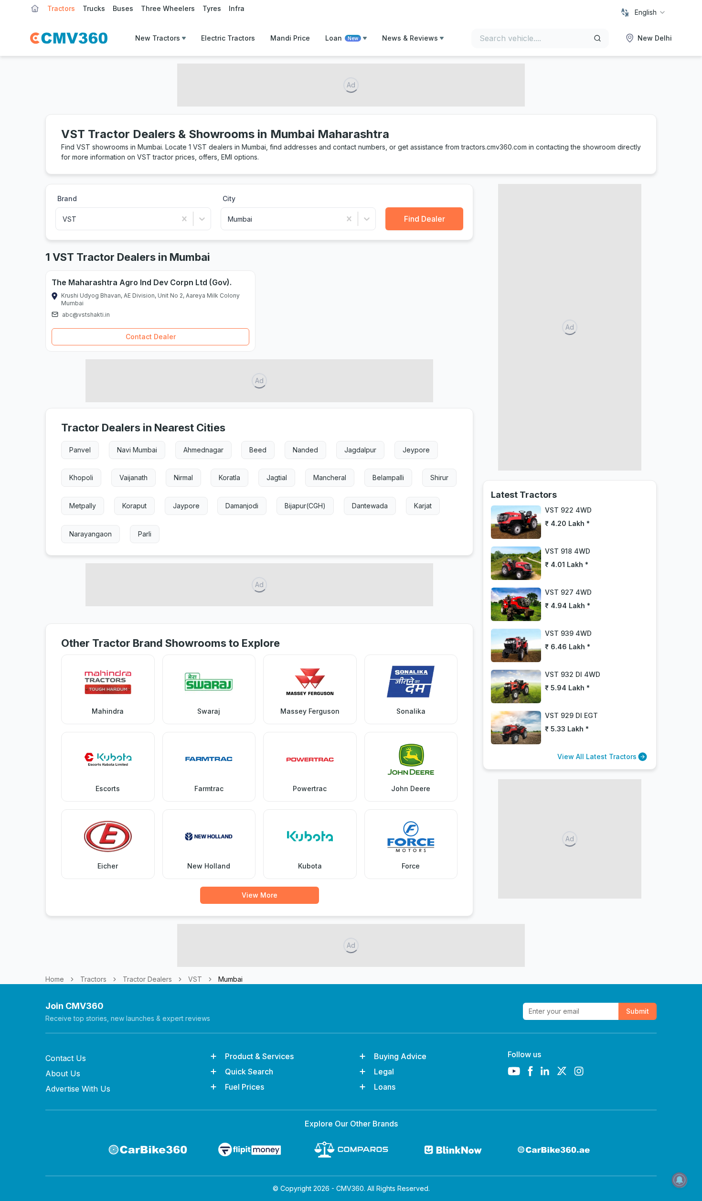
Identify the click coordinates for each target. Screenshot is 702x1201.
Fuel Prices (244, 1087)
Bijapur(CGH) (305, 506)
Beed (257, 450)
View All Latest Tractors (597, 756)
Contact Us (65, 1058)
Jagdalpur (360, 450)
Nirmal (183, 477)
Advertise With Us (77, 1089)
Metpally (82, 506)
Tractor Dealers (147, 979)
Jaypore (186, 506)
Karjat (423, 506)
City (229, 198)
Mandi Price (290, 38)
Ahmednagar (203, 450)
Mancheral (329, 477)
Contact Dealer (151, 336)
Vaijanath (133, 477)
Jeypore (416, 450)
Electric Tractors (228, 38)
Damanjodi (241, 506)
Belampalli (388, 477)
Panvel (80, 450)
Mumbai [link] (230, 979)
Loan (341, 38)
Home (54, 979)
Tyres (211, 8)
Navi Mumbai (137, 450)
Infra (237, 8)
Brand (67, 198)
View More (259, 895)
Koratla (229, 477)
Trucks (94, 8)
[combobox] (650, 12)
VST (195, 979)
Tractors (61, 8)
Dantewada (370, 506)
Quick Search (249, 1071)
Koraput (134, 506)
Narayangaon (90, 534)
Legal (384, 1071)
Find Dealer (424, 219)
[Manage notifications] (679, 1180)
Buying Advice (400, 1056)
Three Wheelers (168, 8)
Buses (123, 8)
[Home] (68, 38)
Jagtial (276, 477)
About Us (62, 1073)
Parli (144, 534)
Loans (384, 1087)
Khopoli (81, 477)
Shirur (439, 477)
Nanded (305, 450)
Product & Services (259, 1056)
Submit (637, 1011)
